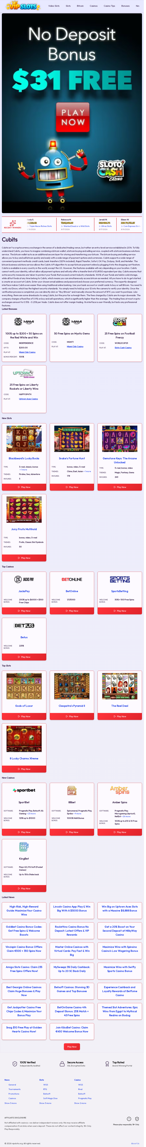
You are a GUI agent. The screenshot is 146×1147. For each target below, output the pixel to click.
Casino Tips (109, 5)
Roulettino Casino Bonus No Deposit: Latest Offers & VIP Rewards (72, 930)
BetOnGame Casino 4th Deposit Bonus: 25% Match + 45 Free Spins (72, 1011)
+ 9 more (77, 813)
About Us (135, 1143)
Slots (68, 5)
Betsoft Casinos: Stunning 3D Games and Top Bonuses (72, 989)
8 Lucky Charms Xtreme (24, 758)
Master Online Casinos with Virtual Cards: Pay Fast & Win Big (72, 950)
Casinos (94, 5)
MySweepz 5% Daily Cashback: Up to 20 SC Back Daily (72, 969)
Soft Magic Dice (50, 1098)
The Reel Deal (119, 705)
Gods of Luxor (24, 705)
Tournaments (15, 1089)
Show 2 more (80, 1103)
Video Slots (53, 5)
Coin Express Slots (123, 226)
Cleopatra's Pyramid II (72, 705)
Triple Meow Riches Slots (32, 226)
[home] (24, 10)
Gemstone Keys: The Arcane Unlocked (120, 460)
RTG (45, 1089)
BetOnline (72, 591)
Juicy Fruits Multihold (24, 529)
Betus (24, 637)
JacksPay (24, 591)
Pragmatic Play (85, 1098)
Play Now (25, 487)
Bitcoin (80, 5)
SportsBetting (119, 591)
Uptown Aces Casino (28, 399)
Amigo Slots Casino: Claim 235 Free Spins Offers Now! (24, 969)
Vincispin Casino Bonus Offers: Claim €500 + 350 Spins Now (24, 948)
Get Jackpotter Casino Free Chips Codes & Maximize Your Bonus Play (24, 1011)
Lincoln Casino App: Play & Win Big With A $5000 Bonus (72, 908)
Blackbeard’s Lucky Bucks (24, 458)
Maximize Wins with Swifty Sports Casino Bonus (120, 969)
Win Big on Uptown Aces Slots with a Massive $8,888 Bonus (120, 908)
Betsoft (46, 1094)
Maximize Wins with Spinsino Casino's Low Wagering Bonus (120, 948)
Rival (80, 1089)
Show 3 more (11, 1103)
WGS (45, 1084)
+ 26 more (125, 816)
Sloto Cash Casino (123, 347)
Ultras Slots (98, 226)
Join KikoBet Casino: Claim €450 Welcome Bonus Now (72, 1029)
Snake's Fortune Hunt (72, 458)
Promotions (14, 1094)
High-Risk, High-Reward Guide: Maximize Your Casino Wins (24, 910)
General (12, 1084)
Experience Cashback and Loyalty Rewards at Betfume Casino (119, 991)
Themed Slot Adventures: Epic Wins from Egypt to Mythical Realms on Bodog (120, 1011)
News (138, 5)
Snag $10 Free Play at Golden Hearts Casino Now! (24, 1029)
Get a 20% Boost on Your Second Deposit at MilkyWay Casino (120, 930)
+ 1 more (23, 469)
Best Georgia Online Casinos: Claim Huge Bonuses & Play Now (24, 991)
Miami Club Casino (27, 352)
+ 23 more (31, 813)
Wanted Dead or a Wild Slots (68, 226)
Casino (77, 1080)
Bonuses (125, 5)
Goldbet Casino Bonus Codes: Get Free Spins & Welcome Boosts (24, 930)
